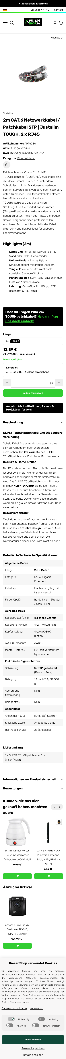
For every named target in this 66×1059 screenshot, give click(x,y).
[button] (33, 422)
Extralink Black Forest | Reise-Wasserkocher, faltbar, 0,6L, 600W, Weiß (17, 855)
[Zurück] (54, 807)
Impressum (36, 1008)
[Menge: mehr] (59, 382)
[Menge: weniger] (7, 382)
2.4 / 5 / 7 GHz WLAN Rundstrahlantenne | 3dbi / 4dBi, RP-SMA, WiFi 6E (49, 857)
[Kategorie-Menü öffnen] (5, 22)
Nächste (55, 37)
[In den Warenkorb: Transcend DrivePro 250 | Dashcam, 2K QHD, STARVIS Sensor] (17, 946)
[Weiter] (60, 807)
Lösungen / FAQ (40, 9)
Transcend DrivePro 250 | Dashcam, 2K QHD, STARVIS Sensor (17, 929)
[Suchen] (12, 23)
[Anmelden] (55, 23)
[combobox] (33, 341)
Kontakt (58, 9)
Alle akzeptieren (33, 1039)
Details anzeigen (33, 1054)
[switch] (11, 1019)
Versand (30, 354)
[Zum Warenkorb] (60, 23)
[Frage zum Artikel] (6, 164)
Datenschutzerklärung (15, 1008)
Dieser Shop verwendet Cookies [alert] (33, 963)
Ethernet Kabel (26, 158)
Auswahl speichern (33, 1048)
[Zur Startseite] (33, 23)
